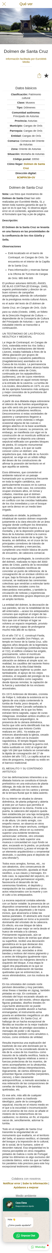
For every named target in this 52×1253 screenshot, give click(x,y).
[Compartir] (39, 75)
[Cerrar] (4, 4)
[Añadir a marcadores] (46, 75)
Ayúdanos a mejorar (26, 1187)
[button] (46, 1200)
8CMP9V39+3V (26, 177)
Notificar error (11, 1183)
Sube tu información (35, 1183)
